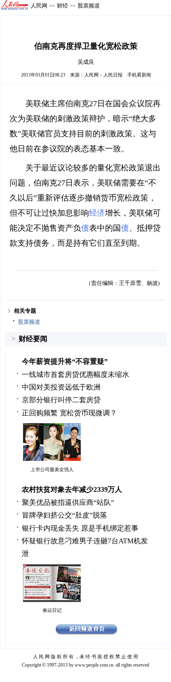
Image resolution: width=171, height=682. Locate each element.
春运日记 (52, 610)
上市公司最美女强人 (52, 469)
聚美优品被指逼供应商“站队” (68, 502)
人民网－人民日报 (103, 75)
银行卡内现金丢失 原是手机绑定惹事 (80, 528)
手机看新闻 (139, 75)
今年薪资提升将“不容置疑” (65, 361)
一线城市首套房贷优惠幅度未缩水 (75, 374)
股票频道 (89, 5)
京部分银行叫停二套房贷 (61, 400)
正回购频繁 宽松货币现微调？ (69, 413)
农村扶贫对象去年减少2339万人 (72, 489)
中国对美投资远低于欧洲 (61, 387)
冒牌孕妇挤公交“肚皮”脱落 (64, 515)
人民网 (39, 5)
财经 (62, 5)
